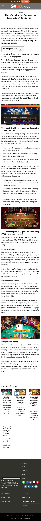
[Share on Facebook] (27, 482)
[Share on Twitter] (30, 482)
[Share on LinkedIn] (29, 486)
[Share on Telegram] (36, 486)
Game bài (20, 12)
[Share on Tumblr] (32, 486)
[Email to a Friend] (34, 482)
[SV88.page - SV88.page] (20, 6)
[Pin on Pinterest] (37, 482)
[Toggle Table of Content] (20, 49)
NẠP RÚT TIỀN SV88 (13, 515)
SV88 (15, 43)
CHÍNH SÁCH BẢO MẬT (27, 515)
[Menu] (2, 6)
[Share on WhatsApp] (23, 482)
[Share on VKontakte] (25, 486)
